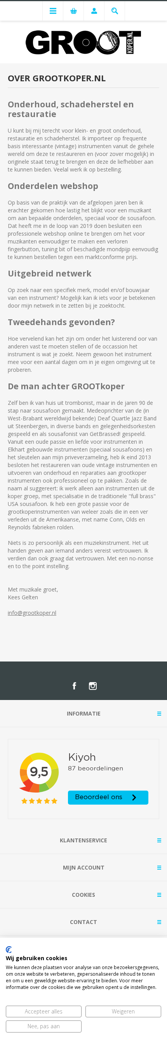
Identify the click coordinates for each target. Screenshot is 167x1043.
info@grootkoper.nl (32, 612)
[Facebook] (74, 686)
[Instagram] (93, 686)
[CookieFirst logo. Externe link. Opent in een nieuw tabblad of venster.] (9, 949)
